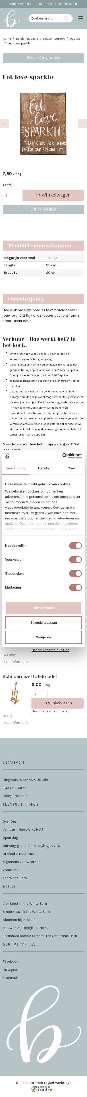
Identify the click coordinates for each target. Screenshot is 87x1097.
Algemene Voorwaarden (21, 862)
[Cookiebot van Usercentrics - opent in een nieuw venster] (62, 456)
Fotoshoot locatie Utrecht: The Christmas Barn (40, 936)
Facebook (10, 961)
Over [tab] (71, 468)
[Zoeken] (66, 18)
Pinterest (10, 977)
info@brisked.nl (16, 796)
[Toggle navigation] (80, 18)
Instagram (11, 969)
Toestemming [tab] (15, 468)
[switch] (75, 559)
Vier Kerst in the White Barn (25, 903)
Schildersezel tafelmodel (30, 676)
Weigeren (43, 637)
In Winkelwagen (53, 195)
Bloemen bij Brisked (19, 919)
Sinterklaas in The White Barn (26, 911)
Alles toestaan (44, 608)
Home (7, 39)
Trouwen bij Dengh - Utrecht (25, 928)
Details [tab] (43, 468)
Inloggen (45, 4)
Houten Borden (54, 39)
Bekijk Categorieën (43, 58)
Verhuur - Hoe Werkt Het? (23, 829)
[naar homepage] (12, 18)
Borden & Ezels (27, 39)
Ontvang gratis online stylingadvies (31, 845)
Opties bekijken (44, 209)
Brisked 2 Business (18, 854)
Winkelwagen (20, 4)
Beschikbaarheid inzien (50, 650)
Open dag (10, 837)
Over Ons (10, 821)
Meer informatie (16, 661)
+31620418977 (14, 788)
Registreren (68, 4)
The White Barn (15, 878)
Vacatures (10, 870)
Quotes (75, 39)
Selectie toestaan (43, 622)
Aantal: (8, 185)
